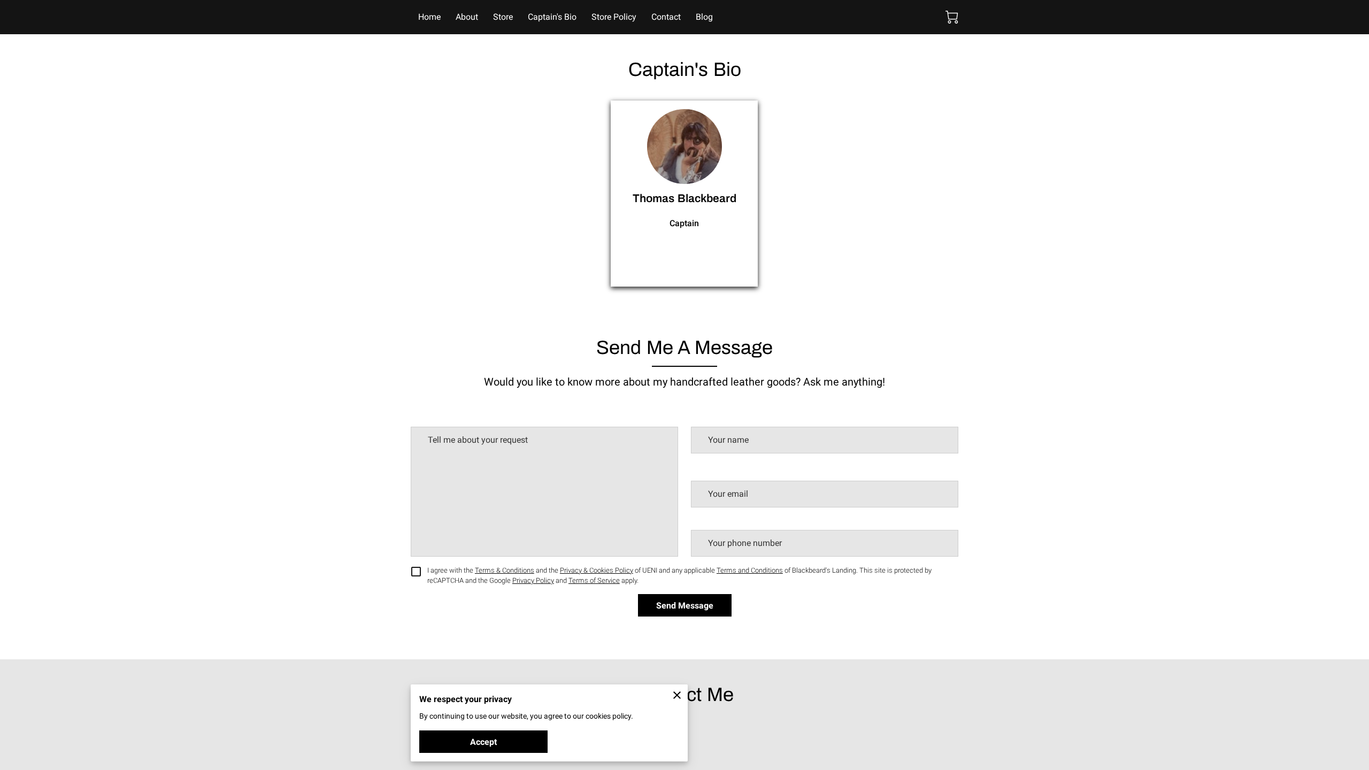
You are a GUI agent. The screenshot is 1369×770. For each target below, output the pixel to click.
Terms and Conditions (750, 570)
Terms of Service (594, 580)
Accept (483, 742)
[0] (951, 17)
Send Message (684, 605)
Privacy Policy (533, 580)
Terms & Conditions (504, 570)
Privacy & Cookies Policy (596, 570)
